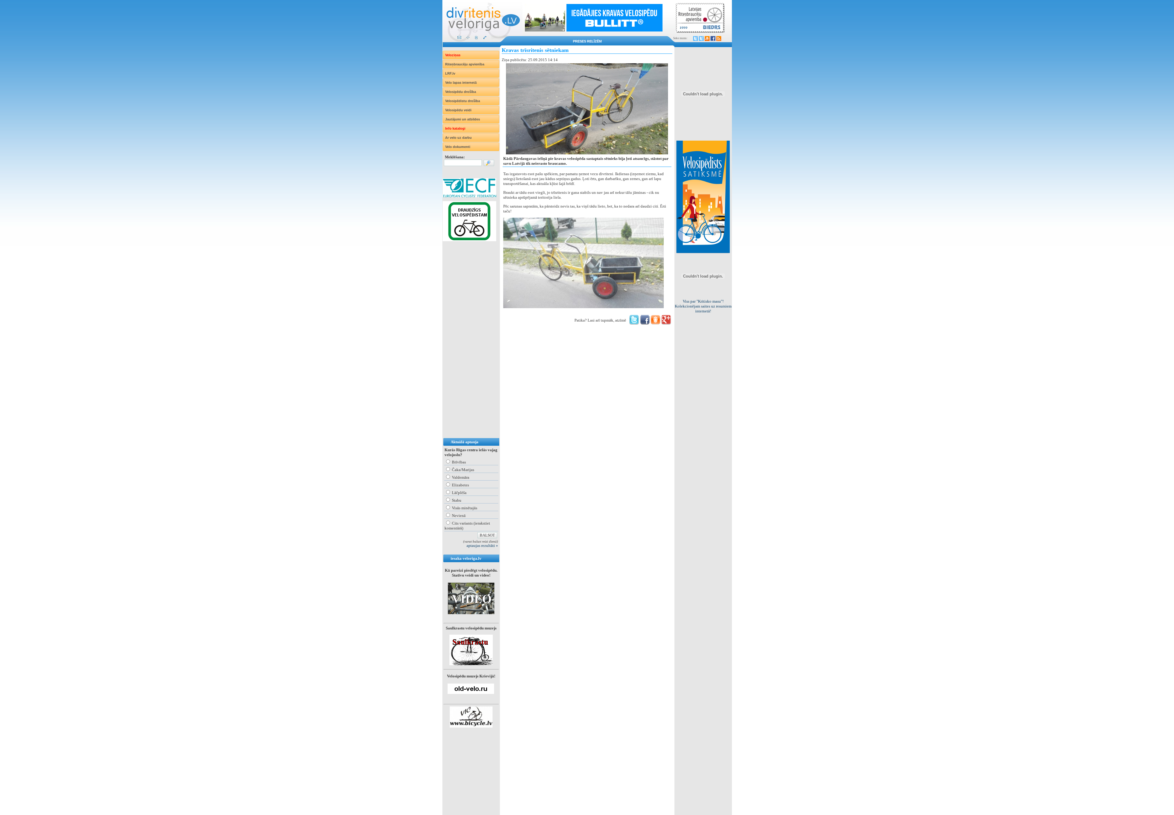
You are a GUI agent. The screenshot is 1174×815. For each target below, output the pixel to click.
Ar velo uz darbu (458, 137)
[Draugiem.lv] (707, 38)
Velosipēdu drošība (460, 92)
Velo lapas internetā (461, 82)
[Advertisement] (467, 345)
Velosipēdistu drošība (462, 101)
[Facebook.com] (713, 38)
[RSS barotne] (718, 38)
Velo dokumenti (457, 147)
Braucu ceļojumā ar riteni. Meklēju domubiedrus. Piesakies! (703, 306)
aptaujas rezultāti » (482, 545)
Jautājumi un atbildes (462, 119)
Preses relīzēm (587, 41)
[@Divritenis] (701, 38)
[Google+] (666, 323)
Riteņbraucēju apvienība (464, 64)
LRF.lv (450, 73)
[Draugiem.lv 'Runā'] (655, 323)
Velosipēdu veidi (458, 110)
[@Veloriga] (695, 38)
